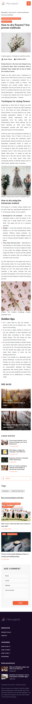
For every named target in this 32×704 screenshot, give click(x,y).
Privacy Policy (9, 697)
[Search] (3, 478)
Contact (4, 635)
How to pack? (5, 650)
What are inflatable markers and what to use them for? (19, 668)
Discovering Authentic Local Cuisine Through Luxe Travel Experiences (18, 442)
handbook (5, 491)
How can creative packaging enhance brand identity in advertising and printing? (18, 467)
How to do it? (6, 21)
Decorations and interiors (11, 18)
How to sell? (5, 653)
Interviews (5, 656)
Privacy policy (6, 632)
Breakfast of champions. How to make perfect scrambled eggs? (19, 675)
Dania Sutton (8, 59)
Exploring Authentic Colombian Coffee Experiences (18, 459)
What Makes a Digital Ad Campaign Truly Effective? (17, 451)
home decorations (18, 491)
